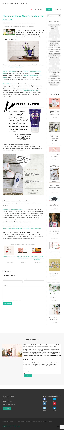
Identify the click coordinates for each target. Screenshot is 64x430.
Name (4, 279)
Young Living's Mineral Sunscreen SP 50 (13, 209)
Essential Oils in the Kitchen (54, 53)
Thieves (58, 82)
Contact (28, 375)
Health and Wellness (54, 62)
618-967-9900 (9, 401)
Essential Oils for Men (10, 26)
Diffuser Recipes (53, 45)
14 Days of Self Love (54, 30)
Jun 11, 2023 (54, 117)
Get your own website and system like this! (11, 426)
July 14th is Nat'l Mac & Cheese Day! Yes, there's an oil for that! (37, 258)
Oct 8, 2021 (10, 262)
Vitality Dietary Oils (54, 84)
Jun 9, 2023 (54, 143)
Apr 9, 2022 (54, 280)
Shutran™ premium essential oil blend (28, 90)
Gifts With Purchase (54, 57)
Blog (35, 9)
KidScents (54, 66)
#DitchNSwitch (54, 28)
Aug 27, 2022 (54, 192)
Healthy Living (52, 64)
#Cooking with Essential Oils (54, 24)
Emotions (51, 47)
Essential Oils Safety (53, 55)
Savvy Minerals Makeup (54, 76)
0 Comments (31, 26)
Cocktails (54, 39)
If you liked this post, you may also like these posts (23, 244)
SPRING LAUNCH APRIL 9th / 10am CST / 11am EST (54, 275)
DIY (58, 45)
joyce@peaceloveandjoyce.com (9, 404)
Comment (5, 285)
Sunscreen (51, 80)
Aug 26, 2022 (54, 209)
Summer (58, 78)
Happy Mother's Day (54, 252)
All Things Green (54, 297)
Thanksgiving (57, 80)
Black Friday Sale (52, 35)
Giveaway (51, 59)
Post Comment (7, 303)
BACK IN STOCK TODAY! (9, 256)
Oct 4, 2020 (24, 262)
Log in (59, 426)
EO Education (57, 47)
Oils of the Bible (53, 72)
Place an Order (58, 9)
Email (25, 279)
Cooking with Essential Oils (54, 41)
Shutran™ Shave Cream (16, 67)
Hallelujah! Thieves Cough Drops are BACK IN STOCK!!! (54, 112)
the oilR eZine (52, 82)
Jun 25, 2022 (54, 238)
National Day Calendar (20, 26)
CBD (58, 35)
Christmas (57, 37)
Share (6, 22)
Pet (58, 72)
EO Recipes (50, 49)
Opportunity (41, 9)
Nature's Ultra (51, 70)
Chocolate (52, 37)
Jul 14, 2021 (38, 262)
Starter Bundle (52, 78)
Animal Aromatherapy (54, 33)
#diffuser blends (54, 26)
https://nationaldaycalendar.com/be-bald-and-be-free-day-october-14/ (22, 228)
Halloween (57, 59)
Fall (59, 55)
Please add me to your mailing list (12, 301)
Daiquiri (51, 43)
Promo (54, 74)
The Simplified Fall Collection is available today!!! (54, 187)
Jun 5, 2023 (54, 159)
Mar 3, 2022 (54, 300)
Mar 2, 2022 (54, 322)
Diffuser (56, 43)
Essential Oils (57, 49)
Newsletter (58, 70)
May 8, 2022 (54, 255)
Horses (57, 64)
